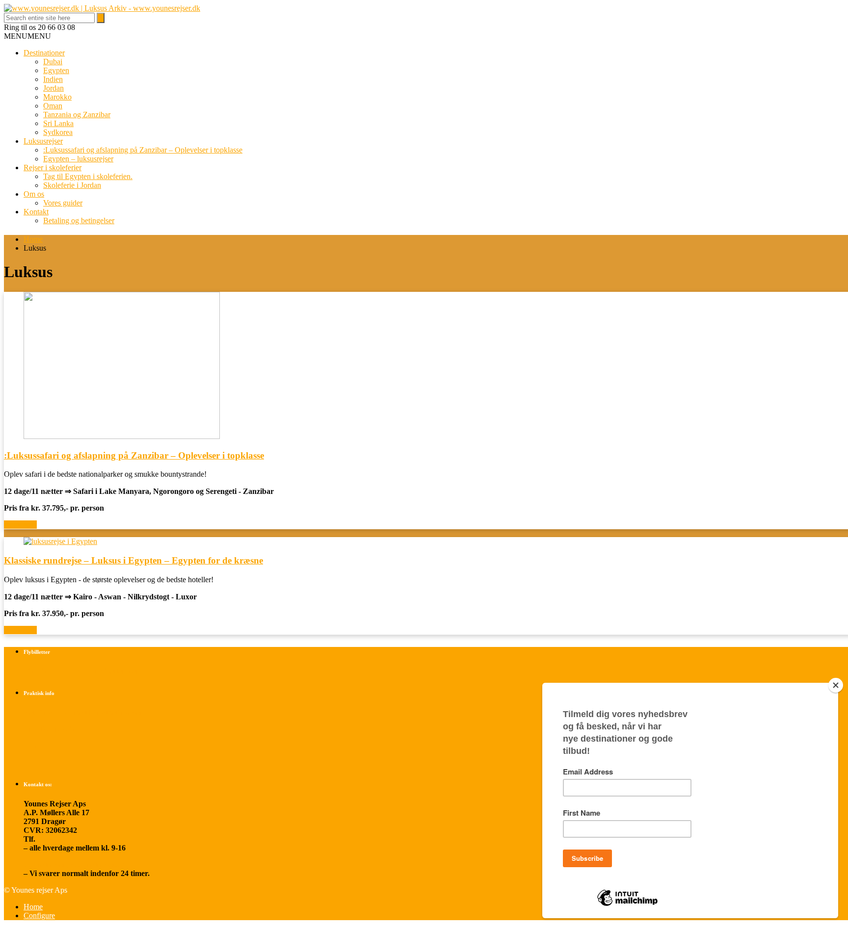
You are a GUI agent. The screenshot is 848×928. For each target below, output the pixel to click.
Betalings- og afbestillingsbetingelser (83, 712)
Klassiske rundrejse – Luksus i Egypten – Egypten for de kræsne (133, 560)
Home (33, 239)
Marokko (57, 97)
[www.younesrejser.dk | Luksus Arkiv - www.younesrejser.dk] (102, 8)
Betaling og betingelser (78, 220)
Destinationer (44, 53)
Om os (34, 194)
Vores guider (62, 203)
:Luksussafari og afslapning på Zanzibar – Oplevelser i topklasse (142, 150)
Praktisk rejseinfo (53, 729)
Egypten (56, 70)
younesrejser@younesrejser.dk (75, 864)
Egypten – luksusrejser (78, 159)
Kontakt (36, 211)
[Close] (835, 685)
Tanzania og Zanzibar (76, 114)
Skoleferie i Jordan (72, 185)
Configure (39, 915)
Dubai (52, 61)
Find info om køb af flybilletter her (81, 671)
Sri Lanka (58, 123)
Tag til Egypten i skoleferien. (87, 176)
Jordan (53, 88)
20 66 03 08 (56, 839)
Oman (52, 106)
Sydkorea (58, 132)
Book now (20, 524)
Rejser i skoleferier (52, 167)
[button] (27, 36)
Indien (53, 79)
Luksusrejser (43, 141)
